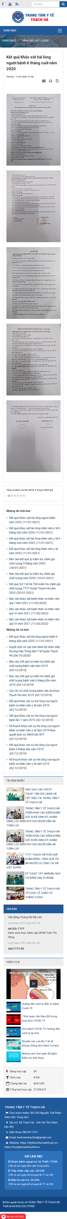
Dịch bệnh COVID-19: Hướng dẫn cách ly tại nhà (41, 1031)
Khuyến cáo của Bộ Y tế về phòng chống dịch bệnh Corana (40, 1043)
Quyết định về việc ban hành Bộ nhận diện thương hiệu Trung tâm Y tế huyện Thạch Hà (34, 651)
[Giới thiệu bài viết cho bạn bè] (44, 80)
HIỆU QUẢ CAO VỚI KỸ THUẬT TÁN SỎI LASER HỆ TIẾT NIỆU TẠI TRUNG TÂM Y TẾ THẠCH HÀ (42, 796)
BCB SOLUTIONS (25, 1206)
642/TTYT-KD (16, 940)
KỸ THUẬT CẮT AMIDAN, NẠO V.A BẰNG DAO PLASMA (43, 875)
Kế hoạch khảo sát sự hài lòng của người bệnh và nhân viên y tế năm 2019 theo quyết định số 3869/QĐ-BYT (34, 730)
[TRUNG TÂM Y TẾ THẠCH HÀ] (33, 17)
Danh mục (10, 30)
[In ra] (51, 80)
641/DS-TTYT (16, 920)
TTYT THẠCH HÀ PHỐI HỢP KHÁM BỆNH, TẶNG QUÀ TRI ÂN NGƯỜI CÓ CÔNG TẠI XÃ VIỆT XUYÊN (32, 861)
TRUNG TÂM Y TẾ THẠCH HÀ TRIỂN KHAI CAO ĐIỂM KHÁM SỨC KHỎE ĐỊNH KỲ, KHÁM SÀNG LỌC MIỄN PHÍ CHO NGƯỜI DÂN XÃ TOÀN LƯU (33, 817)
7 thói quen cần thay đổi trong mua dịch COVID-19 (39, 1018)
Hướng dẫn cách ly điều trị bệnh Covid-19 (40, 1006)
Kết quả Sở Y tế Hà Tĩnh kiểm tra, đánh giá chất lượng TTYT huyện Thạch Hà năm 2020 (34, 588)
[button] (34, 984)
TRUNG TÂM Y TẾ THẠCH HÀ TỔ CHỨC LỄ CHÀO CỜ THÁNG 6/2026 (42, 893)
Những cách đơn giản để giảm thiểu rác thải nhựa (39, 1055)
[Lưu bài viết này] (58, 80)
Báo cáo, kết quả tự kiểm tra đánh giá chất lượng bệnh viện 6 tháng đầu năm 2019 (32, 680)
